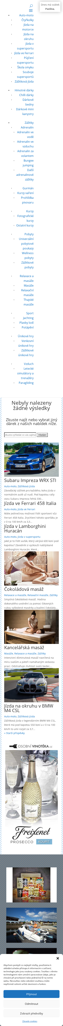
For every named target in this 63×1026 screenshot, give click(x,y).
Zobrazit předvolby (31, 1013)
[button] (57, 958)
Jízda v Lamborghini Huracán (25, 528)
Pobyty (29, 234)
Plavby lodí (26, 323)
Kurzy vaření (25, 193)
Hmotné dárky (24, 90)
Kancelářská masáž (24, 647)
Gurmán (28, 188)
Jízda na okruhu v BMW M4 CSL (28, 708)
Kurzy (30, 211)
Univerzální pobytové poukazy (26, 243)
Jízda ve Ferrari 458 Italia (30, 503)
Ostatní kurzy (25, 225)
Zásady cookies (29, 1021)
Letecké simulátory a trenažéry (25, 373)
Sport (30, 313)
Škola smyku (25, 67)
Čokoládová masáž (24, 589)
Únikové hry (26, 336)
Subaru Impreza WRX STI (30, 480)
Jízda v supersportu (29, 536)
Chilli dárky (26, 95)
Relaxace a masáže (15, 595)
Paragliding (26, 383)
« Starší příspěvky (14, 733)
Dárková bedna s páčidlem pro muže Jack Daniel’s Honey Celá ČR (31, 888)
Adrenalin (27, 127)
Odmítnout (31, 1003)
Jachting (28, 318)
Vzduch (29, 364)
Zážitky (29, 123)
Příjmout (31, 994)
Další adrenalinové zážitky (25, 174)
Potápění (28, 327)
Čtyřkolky (28, 20)
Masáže (29, 285)
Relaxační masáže (37, 595)
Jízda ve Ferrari (24, 53)
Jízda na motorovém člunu (31, 925)
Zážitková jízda (24, 81)
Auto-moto (26, 15)
